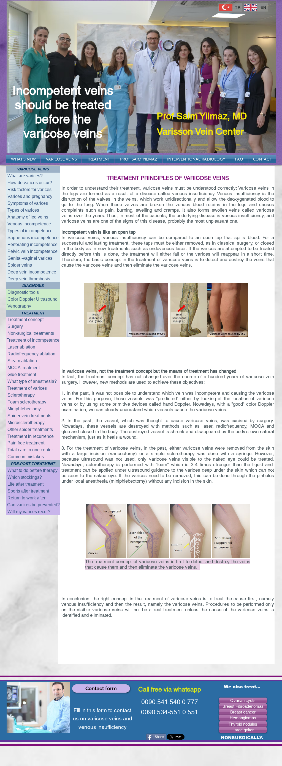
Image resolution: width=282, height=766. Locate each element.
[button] (33, 169)
